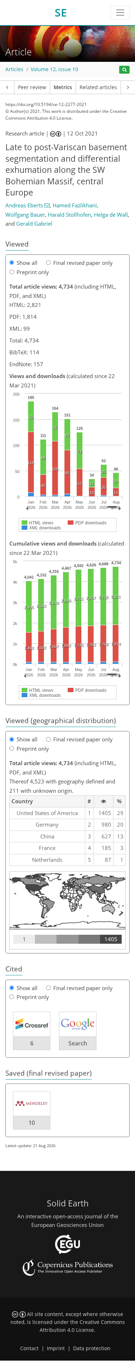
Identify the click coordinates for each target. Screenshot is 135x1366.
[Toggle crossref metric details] (31, 1023)
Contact (29, 1348)
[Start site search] (124, 70)
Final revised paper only (83, 262)
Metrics (63, 87)
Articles (14, 69)
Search (77, 1043)
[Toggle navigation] (120, 12)
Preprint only (33, 272)
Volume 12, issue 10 (54, 69)
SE (61, 12)
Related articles (98, 87)
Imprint (56, 1348)
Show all (27, 262)
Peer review (32, 87)
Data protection (92, 1348)
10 (31, 1123)
